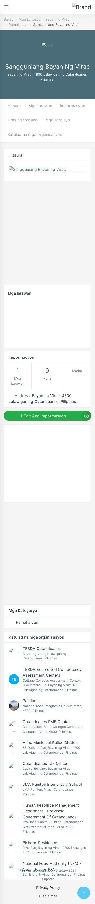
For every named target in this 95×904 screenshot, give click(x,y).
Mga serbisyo (57, 120)
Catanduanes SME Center (46, 721)
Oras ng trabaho (23, 120)
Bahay (9, 19)
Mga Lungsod (30, 19)
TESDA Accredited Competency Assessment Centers (52, 672)
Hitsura (14, 105)
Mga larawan (40, 105)
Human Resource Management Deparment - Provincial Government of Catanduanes (51, 811)
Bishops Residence (40, 842)
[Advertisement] (47, 231)
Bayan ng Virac (58, 19)
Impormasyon (72, 105)
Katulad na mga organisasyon (35, 134)
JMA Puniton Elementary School (52, 784)
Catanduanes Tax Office (45, 763)
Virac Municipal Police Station (50, 742)
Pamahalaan (18, 24)
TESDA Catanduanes (42, 648)
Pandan (29, 700)
